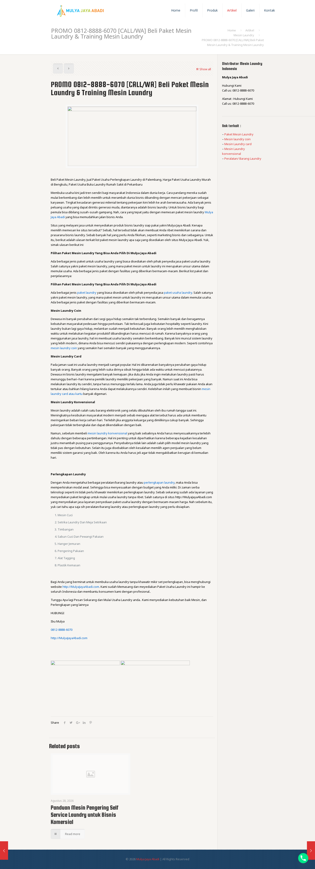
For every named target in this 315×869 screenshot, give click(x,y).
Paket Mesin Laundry (238, 134)
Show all (205, 69)
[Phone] (303, 858)
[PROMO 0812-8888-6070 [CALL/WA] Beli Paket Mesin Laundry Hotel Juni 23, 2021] (4, 850)
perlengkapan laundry (159, 482)
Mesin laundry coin (237, 139)
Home (232, 30)
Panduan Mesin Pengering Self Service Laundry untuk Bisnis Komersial (85, 814)
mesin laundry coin (64, 348)
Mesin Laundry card (238, 144)
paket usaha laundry (178, 292)
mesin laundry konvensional (107, 433)
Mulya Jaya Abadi (147, 859)
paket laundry (86, 292)
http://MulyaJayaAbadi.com (80, 587)
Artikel (249, 30)
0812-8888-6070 (61, 630)
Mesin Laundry (244, 35)
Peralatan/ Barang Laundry (242, 158)
